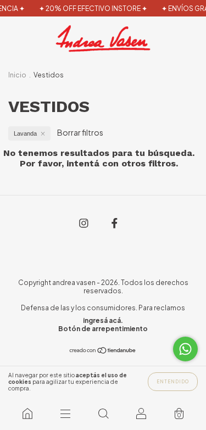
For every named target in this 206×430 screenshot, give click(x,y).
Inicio (17, 75)
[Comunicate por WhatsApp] (185, 349)
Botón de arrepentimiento (103, 329)
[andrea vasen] (27, 413)
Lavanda (25, 133)
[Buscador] (103, 413)
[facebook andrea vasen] (114, 222)
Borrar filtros (80, 132)
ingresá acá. (103, 320)
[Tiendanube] (103, 351)
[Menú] (65, 413)
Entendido (173, 381)
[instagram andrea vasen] (84, 222)
